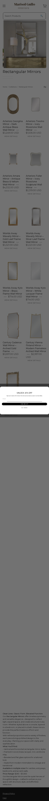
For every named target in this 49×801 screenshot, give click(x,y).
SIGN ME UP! (24, 404)
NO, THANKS (24, 407)
